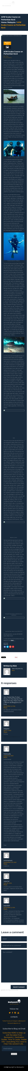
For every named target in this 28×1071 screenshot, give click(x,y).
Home (3, 22)
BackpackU (20, 1067)
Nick (7, 56)
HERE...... (13, 640)
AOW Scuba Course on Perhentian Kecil (13, 53)
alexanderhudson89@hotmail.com (12, 736)
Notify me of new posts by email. (10, 990)
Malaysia (11, 22)
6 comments (8, 57)
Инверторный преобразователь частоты (14, 842)
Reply (5, 707)
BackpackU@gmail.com (14, 1023)
